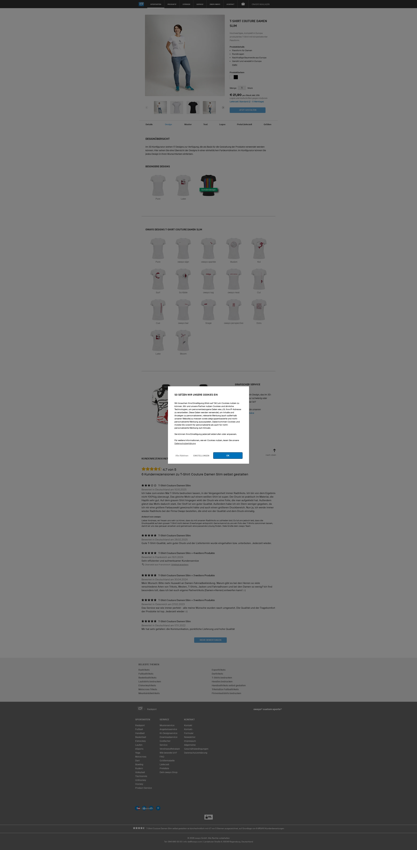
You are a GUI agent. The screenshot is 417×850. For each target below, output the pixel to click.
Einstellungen (201, 455)
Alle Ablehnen (181, 455)
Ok (227, 455)
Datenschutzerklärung (185, 443)
